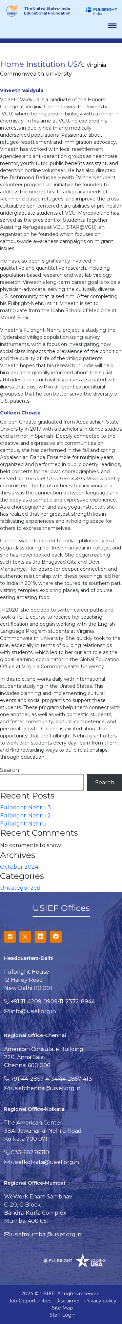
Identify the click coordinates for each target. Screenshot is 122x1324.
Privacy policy (100, 1301)
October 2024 (19, 867)
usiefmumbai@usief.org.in (46, 1234)
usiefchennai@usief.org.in (45, 1088)
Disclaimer (67, 1301)
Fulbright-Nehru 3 (25, 807)
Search (9, 770)
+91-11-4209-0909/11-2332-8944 (53, 1001)
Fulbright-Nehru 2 (25, 815)
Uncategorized (20, 888)
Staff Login (62, 1315)
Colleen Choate (20, 413)
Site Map (62, 1308)
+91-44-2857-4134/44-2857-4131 (52, 1079)
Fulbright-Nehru (23, 823)
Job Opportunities (30, 1301)
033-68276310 (30, 1152)
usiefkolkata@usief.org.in (45, 1162)
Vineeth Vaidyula (21, 90)
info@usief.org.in (33, 1011)
